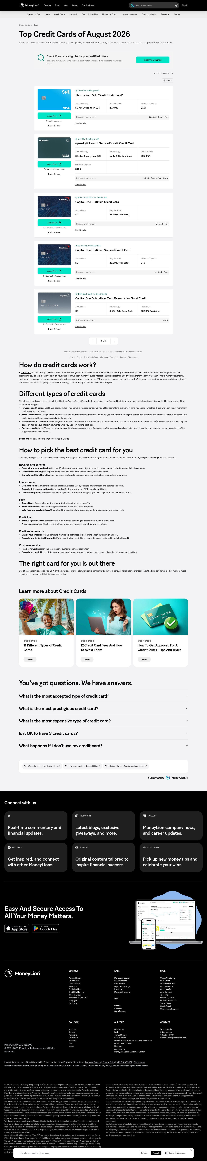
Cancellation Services (169, 1009)
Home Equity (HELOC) (78, 997)
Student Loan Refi (167, 983)
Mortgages (73, 1000)
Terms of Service (93, 1062)
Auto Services (166, 992)
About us (72, 1029)
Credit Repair (166, 1006)
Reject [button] (144, 1153)
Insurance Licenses (122, 1065)
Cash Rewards (120, 1011)
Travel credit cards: (31, 414)
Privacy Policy (119, 1038)
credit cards (31, 401)
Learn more (44, 1153)
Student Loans (75, 995)
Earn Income (119, 983)
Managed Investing (122, 992)
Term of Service (120, 1035)
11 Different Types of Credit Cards (51, 438)
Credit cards (25, 571)
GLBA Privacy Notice (122, 1043)
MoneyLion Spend (121, 978)
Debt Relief (165, 981)
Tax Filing (164, 995)
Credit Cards (24, 25)
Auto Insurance (166, 986)
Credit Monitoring (167, 978)
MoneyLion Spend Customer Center (129, 1052)
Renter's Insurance (168, 1000)
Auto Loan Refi (166, 989)
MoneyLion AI (180, 777)
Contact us (118, 1029)
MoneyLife (73, 1035)
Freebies (118, 1008)
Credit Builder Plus (76, 992)
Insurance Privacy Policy (100, 1065)
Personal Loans (75, 978)
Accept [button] (156, 1153)
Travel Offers (165, 1003)
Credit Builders (75, 989)
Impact (71, 1046)
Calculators (73, 1038)
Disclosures (139, 1062)
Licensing (118, 1046)
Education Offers (167, 997)
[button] (175, 1153)
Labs (70, 1043)
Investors (72, 1040)
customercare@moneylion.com (173, 1038)
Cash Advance (75, 983)
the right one (63, 571)
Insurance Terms (140, 1065)
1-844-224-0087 (167, 1035)
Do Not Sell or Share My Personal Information (133, 1040)
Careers (72, 1032)
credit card (26, 372)
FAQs (116, 1032)
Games (117, 1005)
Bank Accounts (120, 981)
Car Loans (73, 1003)
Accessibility (119, 1049)
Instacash (72, 986)
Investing (118, 989)
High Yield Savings (122, 986)
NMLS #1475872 (124, 1062)
